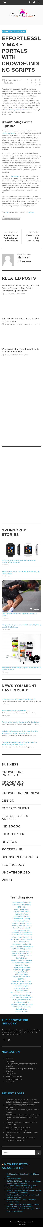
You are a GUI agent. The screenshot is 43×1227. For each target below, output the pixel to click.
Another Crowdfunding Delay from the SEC (16, 711)
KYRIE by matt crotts (14, 1179)
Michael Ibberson (13, 80)
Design (8, 800)
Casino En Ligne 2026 (21, 988)
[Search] (5, 2)
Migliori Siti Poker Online (21, 976)
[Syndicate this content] (2, 1164)
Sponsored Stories (20, 857)
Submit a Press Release (14, 1076)
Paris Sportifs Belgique (21, 972)
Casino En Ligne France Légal (21, 983)
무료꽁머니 (21, 979)
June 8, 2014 (20, 293)
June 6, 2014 (8, 83)
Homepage (10, 1061)
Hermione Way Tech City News (17, 324)
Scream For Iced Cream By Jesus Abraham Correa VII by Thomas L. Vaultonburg (24, 1191)
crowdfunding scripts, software (16, 110)
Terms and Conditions (14, 1079)
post (6, 212)
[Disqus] (21, 411)
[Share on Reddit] (39, 82)
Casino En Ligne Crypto (21, 970)
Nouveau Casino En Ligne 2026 (21, 993)
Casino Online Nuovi (21, 909)
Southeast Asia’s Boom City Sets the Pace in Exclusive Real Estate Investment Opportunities (20, 288)
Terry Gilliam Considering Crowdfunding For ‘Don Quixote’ (21, 722)
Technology (13, 864)
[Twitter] (34, 2)
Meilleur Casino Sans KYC (21, 1007)
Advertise (9, 1058)
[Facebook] (29, 2)
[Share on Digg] (35, 85)
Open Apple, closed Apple (15, 1140)
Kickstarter (13, 834)
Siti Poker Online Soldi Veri (21, 1000)
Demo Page (15, 176)
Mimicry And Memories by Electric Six (20, 1188)
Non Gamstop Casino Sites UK (21, 939)
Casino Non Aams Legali (21, 928)
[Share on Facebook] (27, 80)
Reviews (9, 842)
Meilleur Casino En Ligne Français (21, 946)
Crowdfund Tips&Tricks (13, 784)
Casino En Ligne (21, 958)
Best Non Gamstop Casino (21, 953)
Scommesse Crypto (21, 986)
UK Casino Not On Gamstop (21, 963)
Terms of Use (10, 1082)
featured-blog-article (16, 817)
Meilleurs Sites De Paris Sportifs (22, 1004)
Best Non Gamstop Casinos (21, 923)
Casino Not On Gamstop (21, 919)
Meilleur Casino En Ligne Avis (21, 960)
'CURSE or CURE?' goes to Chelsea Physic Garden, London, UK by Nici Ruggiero (24, 1182)
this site (31, 212)
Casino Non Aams (21, 914)
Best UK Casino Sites (21, 942)
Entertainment (16, 808)
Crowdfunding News (14, 32)
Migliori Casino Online (21, 911)
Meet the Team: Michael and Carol (18, 1127)
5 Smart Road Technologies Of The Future (20, 1137)
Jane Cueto (9, 293)
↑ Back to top (21, 1224)
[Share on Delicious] (35, 82)
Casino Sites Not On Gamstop (21, 932)
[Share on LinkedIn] (31, 82)
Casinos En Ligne (21, 1011)
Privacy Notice (11, 1074)
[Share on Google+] (35, 80)
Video (7, 880)
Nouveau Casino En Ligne (22, 981)
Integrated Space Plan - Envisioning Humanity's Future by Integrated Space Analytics (23, 1205)
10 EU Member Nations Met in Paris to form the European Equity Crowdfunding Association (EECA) (23, 1117)
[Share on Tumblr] (27, 82)
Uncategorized (16, 872)
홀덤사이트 (21, 907)
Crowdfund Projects (13, 773)
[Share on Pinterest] (39, 80)
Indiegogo (11, 826)
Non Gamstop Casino (21, 916)
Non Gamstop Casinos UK (21, 902)
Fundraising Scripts (8, 133)
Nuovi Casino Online (21, 1002)
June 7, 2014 (24, 355)
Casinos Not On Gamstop (22, 905)
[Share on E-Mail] (39, 85)
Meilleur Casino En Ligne (21, 995)
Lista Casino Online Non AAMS (21, 997)
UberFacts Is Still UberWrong (16, 1130)
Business (10, 764)
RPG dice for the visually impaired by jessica (22, 1186)
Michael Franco (11, 355)
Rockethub (12, 849)
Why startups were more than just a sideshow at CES (19, 699)
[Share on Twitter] (31, 80)
